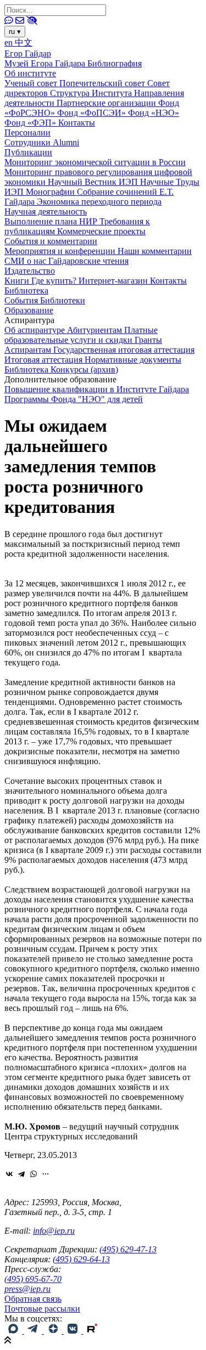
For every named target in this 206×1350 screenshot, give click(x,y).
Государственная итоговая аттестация (123, 349)
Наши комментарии (155, 251)
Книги (17, 280)
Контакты (76, 122)
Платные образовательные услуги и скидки (81, 334)
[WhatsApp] (33, 1174)
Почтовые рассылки (42, 1308)
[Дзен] (54, 1330)
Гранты (148, 339)
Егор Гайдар (27, 53)
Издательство (29, 270)
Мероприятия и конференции (61, 251)
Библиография (114, 63)
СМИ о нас (26, 261)
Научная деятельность (45, 211)
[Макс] (14, 1330)
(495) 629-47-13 (128, 1249)
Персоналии (27, 132)
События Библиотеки (44, 300)
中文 (23, 42)
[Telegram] (21, 1174)
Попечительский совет (103, 83)
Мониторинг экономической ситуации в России (95, 162)
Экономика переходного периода (99, 201)
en (9, 42)
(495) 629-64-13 (81, 1259)
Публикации (28, 152)
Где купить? (55, 280)
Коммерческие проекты (101, 231)
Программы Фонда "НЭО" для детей (73, 399)
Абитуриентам (95, 330)
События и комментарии (50, 241)
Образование (28, 310)
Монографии (51, 191)
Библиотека (26, 290)
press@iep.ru (27, 1288)
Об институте (30, 73)
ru (15, 31)
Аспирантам (28, 349)
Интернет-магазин (114, 280)
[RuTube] (92, 1330)
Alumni (66, 142)
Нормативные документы (133, 359)
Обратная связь (33, 1298)
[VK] (73, 1330)
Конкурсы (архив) (84, 369)
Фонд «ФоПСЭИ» (92, 112)
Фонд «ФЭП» (31, 122)
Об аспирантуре (35, 330)
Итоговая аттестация (44, 359)
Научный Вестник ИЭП (94, 182)
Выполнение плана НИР (51, 221)
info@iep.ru (54, 1230)
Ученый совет (31, 83)
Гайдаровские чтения (88, 261)
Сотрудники (28, 142)
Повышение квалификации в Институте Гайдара (96, 389)
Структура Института (92, 93)
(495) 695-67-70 (33, 1279)
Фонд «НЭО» (153, 112)
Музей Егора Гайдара (45, 63)
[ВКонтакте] (9, 1174)
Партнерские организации (107, 103)
